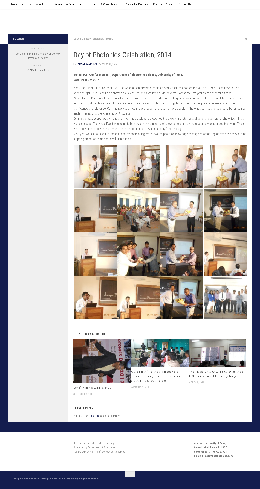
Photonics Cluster (163, 4)
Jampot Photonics (20, 4)
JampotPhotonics (38, 21)
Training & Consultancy (104, 4)
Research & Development (69, 4)
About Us (41, 4)
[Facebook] (49, 39)
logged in (93, 416)
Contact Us (184, 4)
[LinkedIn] (61, 39)
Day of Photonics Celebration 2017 (93, 388)
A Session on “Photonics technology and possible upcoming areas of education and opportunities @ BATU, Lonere (156, 376)
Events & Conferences (88, 38)
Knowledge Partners (136, 4)
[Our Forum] (55, 39)
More (109, 38)
